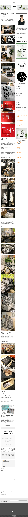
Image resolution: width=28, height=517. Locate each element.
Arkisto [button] (11, 11)
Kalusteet (10, 438)
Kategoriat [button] (7, 11)
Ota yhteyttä (21, 11)
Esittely (15, 11)
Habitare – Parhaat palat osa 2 (8, 427)
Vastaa (2, 457)
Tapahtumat (7, 444)
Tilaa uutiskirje (23, 500)
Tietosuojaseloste (14, 515)
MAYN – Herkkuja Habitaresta (3, 449)
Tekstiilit (11, 444)
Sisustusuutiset (8, 442)
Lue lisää (19, 39)
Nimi (1, 481)
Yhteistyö (7, 445)
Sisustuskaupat (7, 441)
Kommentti (2, 472)
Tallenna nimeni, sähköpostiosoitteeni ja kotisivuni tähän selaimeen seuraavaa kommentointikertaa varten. (7, 491)
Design (6, 438)
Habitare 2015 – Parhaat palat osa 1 (7, 14)
